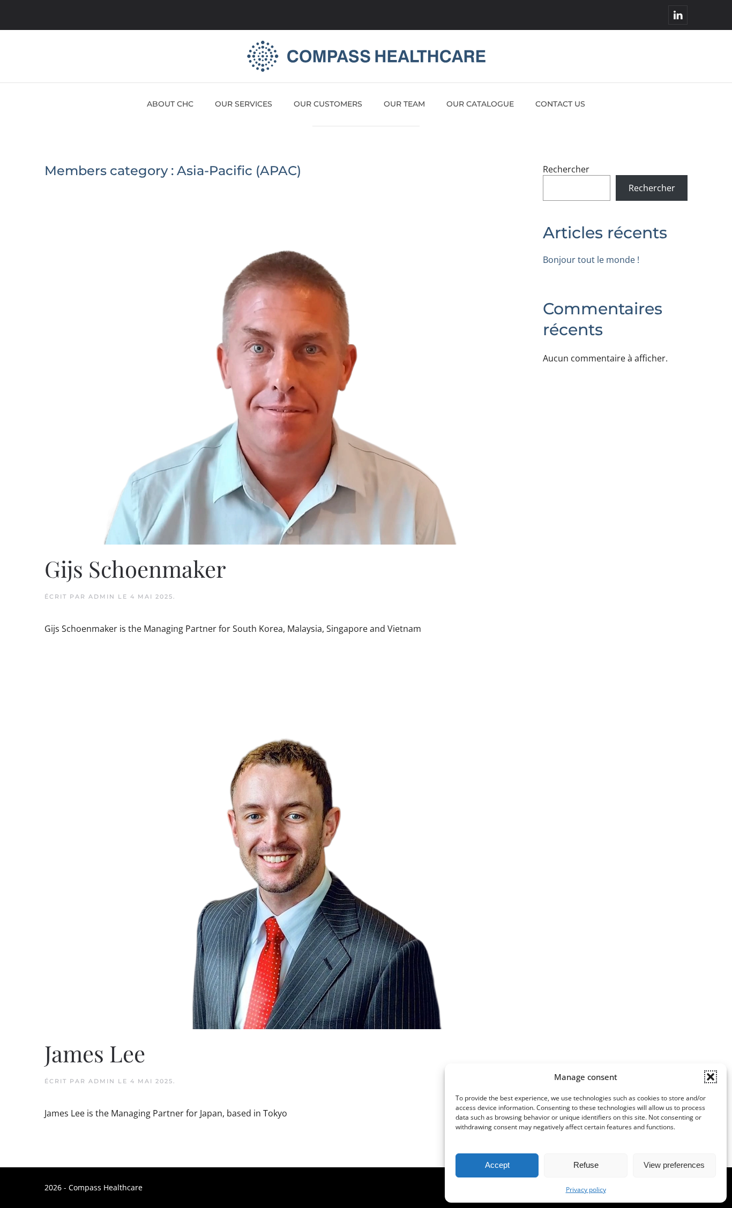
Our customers (328, 104)
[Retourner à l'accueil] (366, 56)
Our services (243, 104)
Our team (404, 104)
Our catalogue (480, 104)
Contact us (560, 104)
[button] (710, 1076)
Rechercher (566, 169)
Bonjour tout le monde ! (591, 260)
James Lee (94, 1053)
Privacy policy (586, 1189)
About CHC (170, 104)
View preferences (674, 1164)
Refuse (586, 1164)
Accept (497, 1164)
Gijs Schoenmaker (135, 569)
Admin (101, 596)
